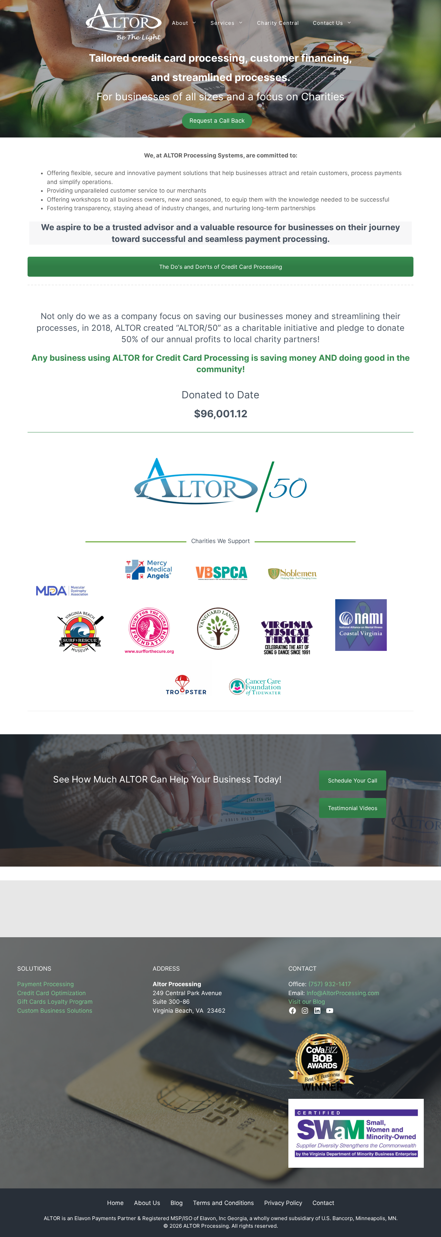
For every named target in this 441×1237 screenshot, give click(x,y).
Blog (177, 1202)
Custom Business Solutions (54, 1010)
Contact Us (328, 23)
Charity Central (278, 23)
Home (115, 1202)
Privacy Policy (283, 1202)
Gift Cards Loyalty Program (55, 1001)
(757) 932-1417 (329, 984)
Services (223, 23)
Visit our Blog (306, 1001)
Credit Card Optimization (51, 993)
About (180, 23)
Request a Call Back (217, 120)
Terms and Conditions (223, 1202)
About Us (147, 1202)
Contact (323, 1202)
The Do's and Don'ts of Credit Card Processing (220, 266)
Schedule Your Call (352, 780)
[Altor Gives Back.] (124, 23)
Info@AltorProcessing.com (343, 993)
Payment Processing (45, 984)
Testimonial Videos (352, 808)
